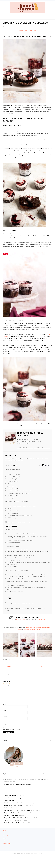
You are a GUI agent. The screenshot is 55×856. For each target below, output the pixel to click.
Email (5, 710)
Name (5, 704)
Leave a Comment (25, 26)
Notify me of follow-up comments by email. (14, 724)
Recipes (13, 659)
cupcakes (27, 660)
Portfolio (5, 833)
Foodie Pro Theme (38, 853)
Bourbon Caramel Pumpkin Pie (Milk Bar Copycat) (17, 810)
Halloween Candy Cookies (11, 815)
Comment (6, 686)
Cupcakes (9, 659)
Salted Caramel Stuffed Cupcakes (13, 805)
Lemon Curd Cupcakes (10, 795)
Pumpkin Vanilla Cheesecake (12, 813)
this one (15, 235)
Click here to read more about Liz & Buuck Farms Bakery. (18, 784)
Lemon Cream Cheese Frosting (12, 798)
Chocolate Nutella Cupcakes (33, 627)
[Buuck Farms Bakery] (27, 13)
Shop (4, 840)
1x (43, 465)
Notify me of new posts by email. (11, 729)
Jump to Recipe (23, 30)
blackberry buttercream (12, 660)
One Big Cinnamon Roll (10, 820)
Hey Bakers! (6, 830)
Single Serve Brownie (10, 808)
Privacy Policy (6, 835)
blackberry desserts (21, 660)
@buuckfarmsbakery (20, 619)
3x (48, 465)
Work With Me (7, 843)
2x (46, 465)
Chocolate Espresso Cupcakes (31, 629)
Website (5, 716)
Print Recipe (32, 30)
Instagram (29, 425)
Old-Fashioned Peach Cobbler (12, 822)
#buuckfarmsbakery (42, 619)
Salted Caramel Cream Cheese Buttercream (16, 803)
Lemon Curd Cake (9, 800)
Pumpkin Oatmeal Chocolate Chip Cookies (15, 818)
